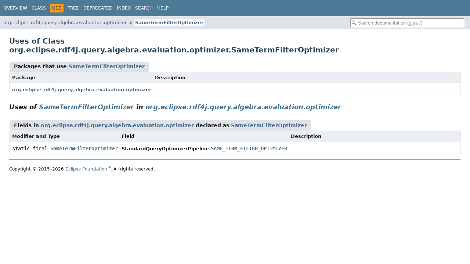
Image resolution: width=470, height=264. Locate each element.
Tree (73, 8)
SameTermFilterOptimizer (169, 22)
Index (124, 8)
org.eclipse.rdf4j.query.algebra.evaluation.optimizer (65, 22)
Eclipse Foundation (86, 169)
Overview (15, 8)
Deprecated (97, 8)
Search (144, 8)
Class (39, 8)
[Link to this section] (346, 107)
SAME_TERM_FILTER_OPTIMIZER (249, 148)
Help (163, 8)
